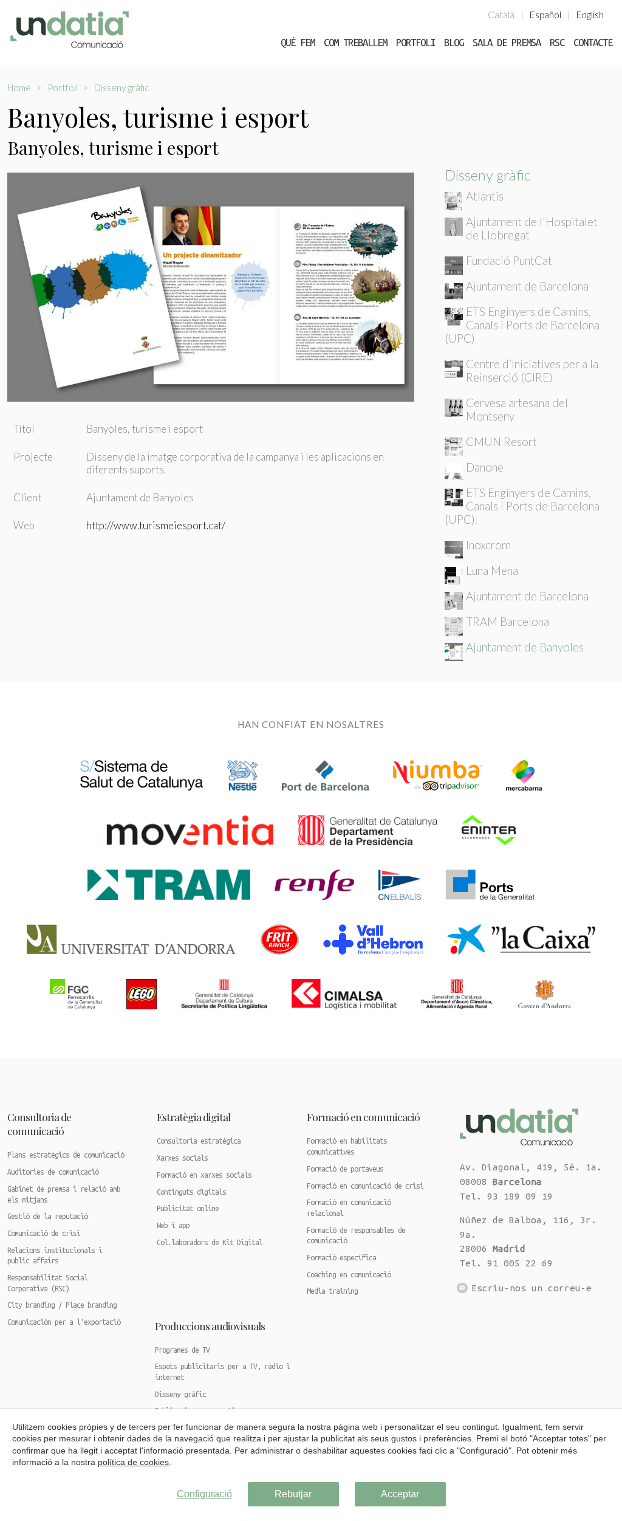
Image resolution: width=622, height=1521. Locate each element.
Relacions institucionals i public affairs (54, 1255)
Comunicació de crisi (43, 1233)
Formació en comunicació (363, 1117)
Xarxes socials (182, 1158)
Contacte (592, 42)
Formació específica (341, 1258)
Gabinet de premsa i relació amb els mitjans (63, 1194)
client (27, 497)
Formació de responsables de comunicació (356, 1235)
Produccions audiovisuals (210, 1326)
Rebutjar (293, 1494)
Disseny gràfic (121, 87)
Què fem (298, 42)
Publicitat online (188, 1208)
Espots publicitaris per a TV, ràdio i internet (222, 1371)
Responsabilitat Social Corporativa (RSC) (47, 1283)
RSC (557, 42)
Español (545, 14)
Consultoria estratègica (199, 1141)
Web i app (173, 1225)
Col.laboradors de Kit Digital (209, 1242)
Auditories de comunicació (52, 1172)
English (590, 14)
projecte (33, 456)
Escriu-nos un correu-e (531, 1288)
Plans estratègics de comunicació (65, 1155)
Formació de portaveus (345, 1169)
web (24, 525)
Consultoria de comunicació (39, 1124)
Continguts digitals (191, 1192)
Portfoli (415, 42)
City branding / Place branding (62, 1305)
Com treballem (355, 42)
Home (19, 87)
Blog (453, 42)
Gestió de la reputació (47, 1216)
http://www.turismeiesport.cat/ (155, 525)
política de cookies (133, 1462)
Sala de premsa (507, 42)
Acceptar (400, 1494)
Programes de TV (182, 1350)
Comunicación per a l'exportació (63, 1322)
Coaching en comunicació (349, 1275)
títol (24, 428)
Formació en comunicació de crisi (365, 1186)
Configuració (204, 1494)
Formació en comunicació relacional (349, 1207)
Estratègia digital (193, 1117)
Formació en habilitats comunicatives (347, 1146)
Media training (332, 1291)
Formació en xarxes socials (204, 1175)
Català (501, 14)
